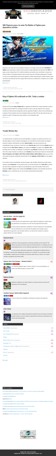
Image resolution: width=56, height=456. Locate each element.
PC (4, 240)
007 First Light (6, 331)
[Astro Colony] (7, 317)
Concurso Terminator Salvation (17, 394)
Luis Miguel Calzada (7, 396)
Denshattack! (6, 343)
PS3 (3, 100)
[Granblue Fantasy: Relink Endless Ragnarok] (7, 301)
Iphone (4, 31)
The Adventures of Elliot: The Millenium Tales (12, 346)
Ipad (7, 31)
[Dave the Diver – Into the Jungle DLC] (7, 225)
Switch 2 (11, 295)
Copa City (5, 355)
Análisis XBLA (10, 180)
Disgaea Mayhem (6, 328)
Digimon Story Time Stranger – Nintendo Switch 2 (18, 261)
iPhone (10, 87)
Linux (9, 31)
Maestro (14, 396)
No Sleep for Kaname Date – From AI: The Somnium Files (24, 411)
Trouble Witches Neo (10, 131)
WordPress (37, 453)
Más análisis (5, 360)
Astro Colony (7, 309)
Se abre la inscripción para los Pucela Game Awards (23, 406)
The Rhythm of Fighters (17, 88)
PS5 (6, 295)
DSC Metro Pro (23, 453)
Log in (41, 453)
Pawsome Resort (8, 238)
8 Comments (17, 135)
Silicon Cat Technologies (31, 452)
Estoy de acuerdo (28, 6)
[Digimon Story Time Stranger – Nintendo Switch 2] (7, 270)
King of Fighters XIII (11, 123)
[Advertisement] (15, 374)
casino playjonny (6, 391)
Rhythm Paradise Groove (8, 340)
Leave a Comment (20, 33)
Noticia (15, 87)
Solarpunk (5, 349)
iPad (8, 87)
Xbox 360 (6, 100)
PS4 (4, 295)
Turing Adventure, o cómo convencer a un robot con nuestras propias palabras (27, 391)
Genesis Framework (31, 453)
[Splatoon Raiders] (7, 285)
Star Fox (5, 352)
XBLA (14, 179)
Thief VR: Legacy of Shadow (18, 403)
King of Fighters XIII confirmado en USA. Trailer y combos (23, 96)
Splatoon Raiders (8, 277)
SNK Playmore (10, 88)
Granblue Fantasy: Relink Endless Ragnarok (16, 293)
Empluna (5, 337)
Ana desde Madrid (6, 401)
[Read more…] (6, 83)
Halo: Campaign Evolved (8, 334)
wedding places (6, 394)
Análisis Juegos (10, 179)
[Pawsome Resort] (7, 246)
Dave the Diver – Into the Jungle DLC (14, 216)
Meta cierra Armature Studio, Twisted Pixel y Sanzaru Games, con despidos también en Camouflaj (32, 401)
